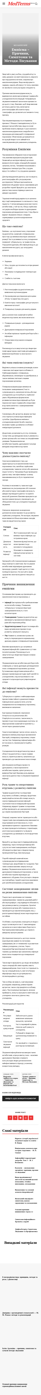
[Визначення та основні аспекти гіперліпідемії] (7, 1191)
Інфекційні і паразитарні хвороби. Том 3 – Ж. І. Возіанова (25, 1160)
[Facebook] (10, 1118)
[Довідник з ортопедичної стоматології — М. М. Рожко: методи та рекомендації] (20, 1297)
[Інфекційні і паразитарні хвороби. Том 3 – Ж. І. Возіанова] (7, 1160)
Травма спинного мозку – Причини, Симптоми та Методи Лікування (29, 1079)
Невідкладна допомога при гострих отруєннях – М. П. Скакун (26, 1150)
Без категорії (20, 45)
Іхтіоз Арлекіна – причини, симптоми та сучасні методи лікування (19, 1349)
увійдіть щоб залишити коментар (20, 1098)
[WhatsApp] (25, 1118)
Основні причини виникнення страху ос (24, 1210)
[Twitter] (15, 1118)
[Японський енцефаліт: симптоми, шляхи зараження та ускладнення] (7, 1201)
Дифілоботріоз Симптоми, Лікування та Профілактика (26, 1230)
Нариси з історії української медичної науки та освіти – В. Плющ (26, 1140)
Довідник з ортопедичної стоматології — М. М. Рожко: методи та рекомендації (20, 1314)
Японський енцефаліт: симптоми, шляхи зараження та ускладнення (26, 1201)
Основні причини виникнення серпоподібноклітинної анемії (14, 1385)
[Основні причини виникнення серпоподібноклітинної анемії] (20, 1368)
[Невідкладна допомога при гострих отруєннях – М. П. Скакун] (7, 1150)
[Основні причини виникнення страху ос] (7, 1210)
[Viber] (31, 1118)
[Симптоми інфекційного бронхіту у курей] (7, 1220)
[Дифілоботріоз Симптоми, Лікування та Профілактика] (7, 1230)
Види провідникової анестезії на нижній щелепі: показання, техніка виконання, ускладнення (26, 1180)
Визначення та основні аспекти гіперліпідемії (24, 1191)
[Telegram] (20, 1118)
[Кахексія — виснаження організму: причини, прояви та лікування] (7, 1170)
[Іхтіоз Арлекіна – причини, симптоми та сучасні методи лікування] (20, 1333)
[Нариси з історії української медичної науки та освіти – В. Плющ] (7, 1140)
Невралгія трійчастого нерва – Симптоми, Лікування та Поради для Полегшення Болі (10, 1081)
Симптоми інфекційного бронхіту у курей (25, 1220)
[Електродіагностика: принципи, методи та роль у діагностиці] (20, 1261)
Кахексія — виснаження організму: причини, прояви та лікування (26, 1170)
